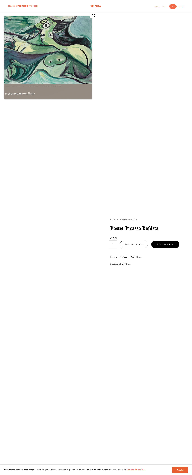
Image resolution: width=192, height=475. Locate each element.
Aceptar (180, 470)
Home (112, 219)
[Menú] (181, 6)
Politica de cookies (136, 469)
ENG (157, 6)
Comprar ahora (165, 244)
